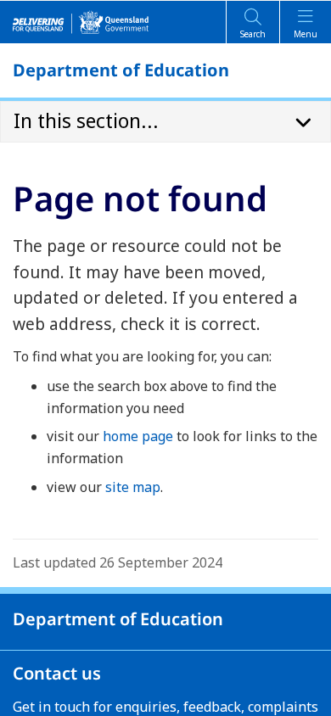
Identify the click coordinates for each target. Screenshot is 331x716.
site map (132, 487)
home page (138, 436)
